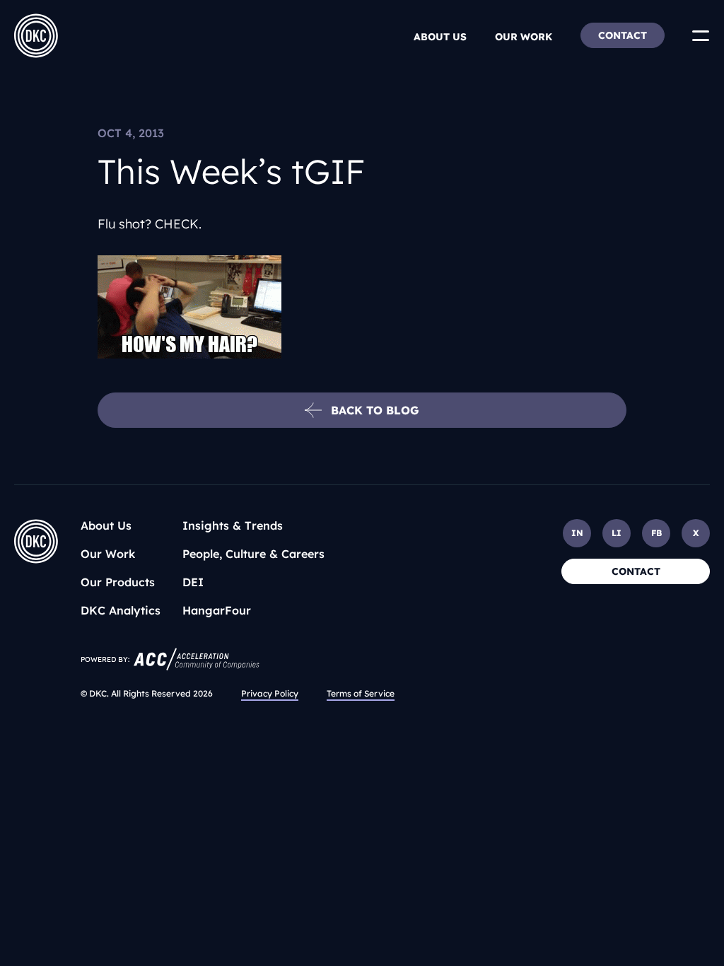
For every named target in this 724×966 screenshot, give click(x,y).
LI (616, 533)
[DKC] (36, 35)
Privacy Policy (269, 693)
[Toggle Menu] (701, 35)
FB (656, 533)
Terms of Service (361, 693)
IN (577, 533)
